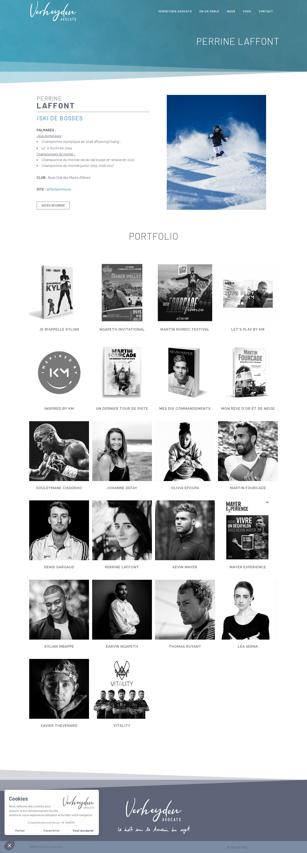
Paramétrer (52, 830)
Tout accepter (83, 830)
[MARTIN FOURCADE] (248, 451)
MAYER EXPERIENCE (248, 567)
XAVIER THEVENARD (59, 726)
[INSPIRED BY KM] (59, 372)
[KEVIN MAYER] (185, 530)
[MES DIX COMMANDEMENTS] (185, 372)
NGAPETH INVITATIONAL (122, 329)
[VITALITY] (122, 689)
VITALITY (122, 726)
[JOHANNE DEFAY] (122, 451)
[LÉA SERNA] (248, 610)
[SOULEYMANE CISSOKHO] (59, 451)
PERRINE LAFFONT (122, 567)
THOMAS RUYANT (185, 647)
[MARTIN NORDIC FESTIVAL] (185, 292)
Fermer (20, 830)
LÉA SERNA (248, 647)
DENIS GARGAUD (59, 567)
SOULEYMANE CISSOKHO (59, 488)
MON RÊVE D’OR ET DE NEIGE (248, 409)
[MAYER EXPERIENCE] (248, 530)
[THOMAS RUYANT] (185, 610)
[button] (9, 845)
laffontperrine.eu (59, 189)
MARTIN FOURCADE (248, 488)
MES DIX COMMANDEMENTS (185, 409)
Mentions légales (46, 847)
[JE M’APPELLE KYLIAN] (59, 292)
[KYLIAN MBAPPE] (59, 610)
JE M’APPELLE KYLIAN (59, 329)
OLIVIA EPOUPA (185, 488)
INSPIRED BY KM (59, 409)
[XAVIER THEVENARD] (59, 689)
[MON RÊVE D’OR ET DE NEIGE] (248, 372)
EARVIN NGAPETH (122, 647)
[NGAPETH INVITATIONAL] (122, 292)
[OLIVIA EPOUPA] (185, 451)
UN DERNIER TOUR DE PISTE (122, 409)
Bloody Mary (239, 847)
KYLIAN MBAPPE (59, 647)
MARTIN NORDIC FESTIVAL (184, 329)
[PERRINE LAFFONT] (122, 530)
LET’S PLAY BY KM (248, 329)
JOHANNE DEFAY (122, 488)
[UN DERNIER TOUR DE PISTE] (122, 372)
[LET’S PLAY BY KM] (248, 292)
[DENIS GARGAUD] (59, 530)
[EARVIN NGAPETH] (122, 610)
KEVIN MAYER (185, 567)
